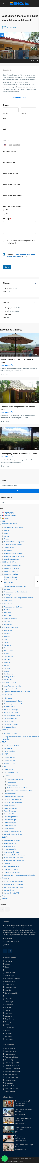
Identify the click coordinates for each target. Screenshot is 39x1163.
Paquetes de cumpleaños (12, 872)
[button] (4, 1158)
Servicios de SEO (9, 890)
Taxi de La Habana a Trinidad (13, 799)
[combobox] (19, 134)
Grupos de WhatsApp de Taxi (13, 834)
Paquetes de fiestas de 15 (12, 869)
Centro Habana (9, 547)
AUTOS (7, 776)
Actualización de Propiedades (13, 884)
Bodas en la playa (9, 846)
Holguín (6, 671)
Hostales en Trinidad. (10, 577)
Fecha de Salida (9, 162)
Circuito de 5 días (9, 760)
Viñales (6, 639)
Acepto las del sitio (20, 255)
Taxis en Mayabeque (10, 808)
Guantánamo (8, 680)
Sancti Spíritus (8, 656)
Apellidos (23, 113)
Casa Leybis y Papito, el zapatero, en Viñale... (19, 454)
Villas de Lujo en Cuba (12, 1063)
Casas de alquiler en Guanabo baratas (16, 592)
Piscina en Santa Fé (10, 721)
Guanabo (7, 589)
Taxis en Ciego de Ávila (11, 817)
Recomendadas (10, 981)
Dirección (6, 283)
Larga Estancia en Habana (12, 689)
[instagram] (7, 909)
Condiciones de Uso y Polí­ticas (13, 1161)
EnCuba (7, 945)
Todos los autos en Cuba (15, 779)
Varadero (7, 610)
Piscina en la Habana (12, 1057)
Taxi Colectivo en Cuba (11, 772)
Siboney (6, 536)
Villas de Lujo (8, 698)
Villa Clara (7, 659)
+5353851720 (9, 938)
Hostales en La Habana (11, 568)
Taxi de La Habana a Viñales (13, 802)
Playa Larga (8, 615)
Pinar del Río (8, 630)
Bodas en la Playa (10, 1086)
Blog (3, 896)
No (7, 214)
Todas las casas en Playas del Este (15, 586)
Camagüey (7, 648)
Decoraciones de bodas (11, 852)
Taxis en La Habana (10, 794)
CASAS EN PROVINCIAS (10, 627)
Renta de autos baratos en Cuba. (17, 788)
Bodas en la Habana (11, 1089)
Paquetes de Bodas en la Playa (14, 858)
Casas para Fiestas (10, 727)
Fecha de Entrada (10, 151)
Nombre (5, 113)
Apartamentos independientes (13, 553)
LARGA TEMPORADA (9, 682)
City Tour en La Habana (11, 745)
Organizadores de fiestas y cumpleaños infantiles (19, 875)
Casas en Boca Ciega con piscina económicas (18, 598)
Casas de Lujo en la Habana (13, 701)
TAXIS (4, 766)
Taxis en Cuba (8, 769)
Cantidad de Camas (11, 173)
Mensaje (7, 219)
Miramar (6, 530)
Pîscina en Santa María (11, 712)
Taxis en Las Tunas (10, 825)
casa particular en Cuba (10, 930)
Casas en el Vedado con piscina (14, 542)
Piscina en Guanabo (11, 1074)
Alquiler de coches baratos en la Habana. (20, 791)
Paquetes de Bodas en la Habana (14, 855)
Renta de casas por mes (11, 559)
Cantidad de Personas (12, 184)
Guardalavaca (8, 674)
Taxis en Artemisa (9, 805)
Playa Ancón (8, 621)
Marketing (5, 878)
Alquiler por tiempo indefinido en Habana (17, 692)
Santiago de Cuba (9, 677)
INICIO (4, 521)
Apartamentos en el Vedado (13, 545)
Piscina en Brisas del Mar (13, 1071)
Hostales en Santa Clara (11, 580)
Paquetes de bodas (10, 849)
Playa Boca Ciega (10, 987)
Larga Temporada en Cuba (12, 686)
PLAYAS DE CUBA (7, 603)
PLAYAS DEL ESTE (8, 583)
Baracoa (6, 654)
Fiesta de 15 (8, 863)
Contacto (5, 899)
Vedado (6, 539)
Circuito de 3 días (9, 757)
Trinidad (6, 642)
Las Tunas (7, 668)
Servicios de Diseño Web (11, 893)
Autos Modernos (12, 785)
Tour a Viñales (8, 748)
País (5, 129)
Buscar (19, 491)
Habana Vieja (8, 550)
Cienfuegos (7, 645)
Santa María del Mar (10, 618)
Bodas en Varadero (10, 843)
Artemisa (7, 633)
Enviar (7, 267)
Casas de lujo (9, 1060)
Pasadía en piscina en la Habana (14, 704)
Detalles (6, 303)
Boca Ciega (7, 595)
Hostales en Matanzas (11, 571)
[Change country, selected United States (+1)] (5, 145)
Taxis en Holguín (9, 828)
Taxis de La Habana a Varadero (14, 796)
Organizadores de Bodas (12, 840)
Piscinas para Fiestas (10, 724)
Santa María (8, 601)
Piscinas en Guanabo (10, 718)
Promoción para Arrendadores (13, 881)
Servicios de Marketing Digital (13, 887)
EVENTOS (5, 837)
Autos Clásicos (11, 782)
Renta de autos (10, 1048)
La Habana (8, 961)
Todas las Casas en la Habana (13, 527)
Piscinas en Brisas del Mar (12, 715)
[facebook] (2, 909)
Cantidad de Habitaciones (13, 195)
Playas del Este (10, 984)
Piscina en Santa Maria (12, 1068)
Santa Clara (7, 662)
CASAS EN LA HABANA (9, 524)
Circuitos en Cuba (10, 1080)
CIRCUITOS (5, 754)
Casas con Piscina (9, 707)
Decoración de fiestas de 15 (12, 866)
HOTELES (5, 730)
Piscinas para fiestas (11, 1077)
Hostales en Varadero (11, 574)
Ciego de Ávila (8, 651)
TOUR (4, 742)
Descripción (7, 70)
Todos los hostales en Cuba (12, 565)
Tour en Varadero (9, 751)
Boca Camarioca (9, 624)
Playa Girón (7, 613)
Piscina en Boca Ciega (11, 709)
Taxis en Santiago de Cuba (12, 831)
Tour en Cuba (9, 1083)
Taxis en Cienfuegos (10, 820)
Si (7, 210)
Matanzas (7, 636)
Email (6, 118)
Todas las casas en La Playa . (13, 607)
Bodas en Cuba (10, 1092)
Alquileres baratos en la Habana (14, 556)
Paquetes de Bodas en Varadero (14, 861)
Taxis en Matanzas (10, 811)
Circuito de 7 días (9, 763)
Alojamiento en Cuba (10, 733)
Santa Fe (6, 533)
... (24, 371)
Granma (6, 665)
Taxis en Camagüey (10, 822)
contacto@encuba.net (12, 941)
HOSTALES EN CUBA (8, 562)
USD (3, 502)
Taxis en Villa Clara (10, 814)
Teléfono (7, 140)
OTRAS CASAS (7, 695)
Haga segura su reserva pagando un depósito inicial (21, 242)
